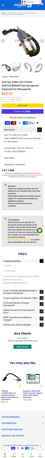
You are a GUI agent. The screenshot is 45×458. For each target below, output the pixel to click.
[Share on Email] (13, 170)
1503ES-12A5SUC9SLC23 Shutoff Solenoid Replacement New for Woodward (10, 395)
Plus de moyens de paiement (22, 117)
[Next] (41, 41)
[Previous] (3, 41)
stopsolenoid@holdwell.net (36, 175)
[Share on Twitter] (5, 170)
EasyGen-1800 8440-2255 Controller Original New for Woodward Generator (32, 394)
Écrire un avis (22, 347)
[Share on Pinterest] (7, 170)
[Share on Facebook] (2, 170)
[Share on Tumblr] (9, 170)
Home (3, 13)
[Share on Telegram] (11, 170)
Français (29, 2)
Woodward (14, 76)
